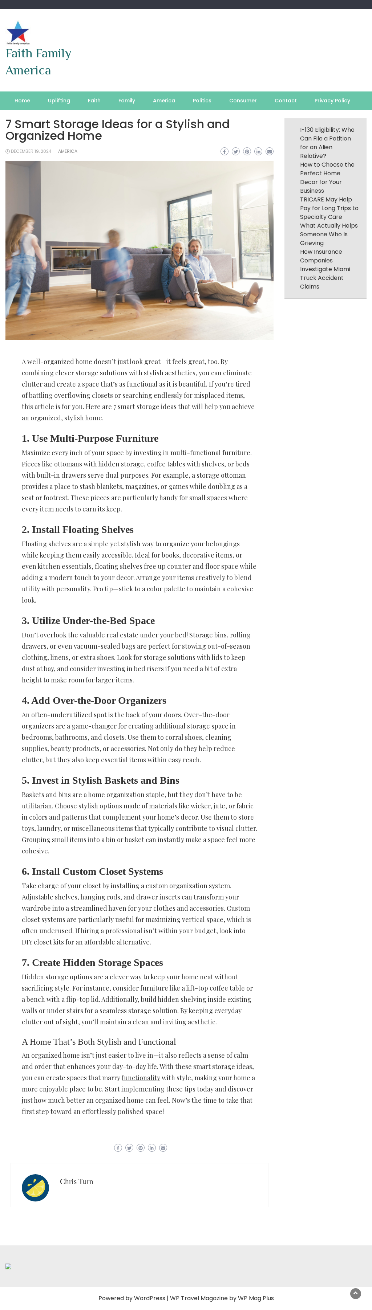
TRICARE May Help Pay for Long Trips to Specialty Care (329, 208)
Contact (286, 100)
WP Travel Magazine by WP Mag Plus (222, 1298)
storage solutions (102, 372)
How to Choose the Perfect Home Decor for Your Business (327, 177)
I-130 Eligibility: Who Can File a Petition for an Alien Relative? (327, 143)
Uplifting (59, 100)
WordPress (149, 1298)
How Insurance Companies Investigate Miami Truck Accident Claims (325, 269)
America (164, 100)
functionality (141, 1077)
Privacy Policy (332, 100)
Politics (202, 100)
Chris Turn (76, 1181)
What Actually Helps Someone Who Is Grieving (329, 234)
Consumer (243, 100)
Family (126, 100)
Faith (94, 100)
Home (22, 100)
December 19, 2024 (31, 151)
